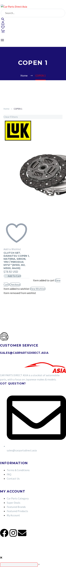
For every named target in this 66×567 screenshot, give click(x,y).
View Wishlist (37, 288)
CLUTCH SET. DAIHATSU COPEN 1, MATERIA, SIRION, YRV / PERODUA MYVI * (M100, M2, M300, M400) (16, 260)
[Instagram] (13, 533)
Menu (2, 40)
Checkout (14, 284)
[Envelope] (22, 533)
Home (6, 108)
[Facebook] (4, 533)
